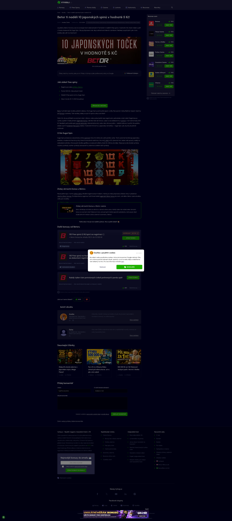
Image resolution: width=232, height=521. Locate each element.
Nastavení (103, 267)
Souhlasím (131, 267)
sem (122, 261)
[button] (138, 253)
